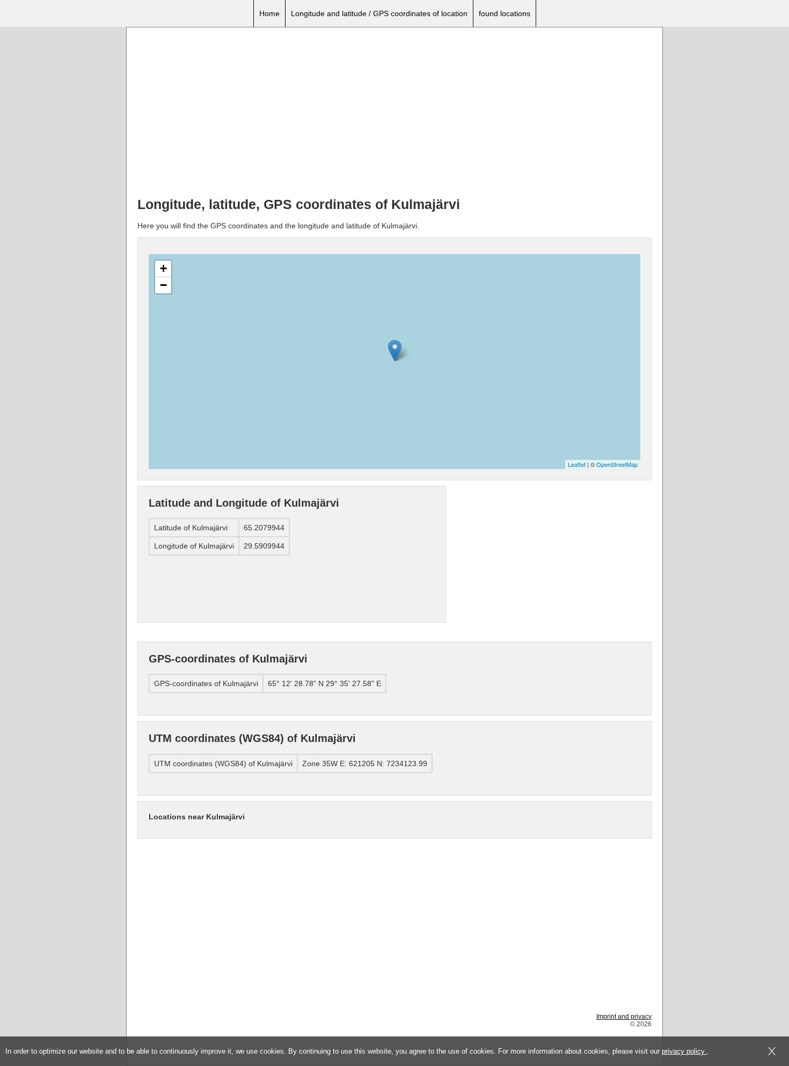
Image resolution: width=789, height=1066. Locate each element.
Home (269, 13)
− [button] (163, 285)
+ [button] (163, 268)
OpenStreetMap (617, 464)
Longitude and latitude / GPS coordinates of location (379, 13)
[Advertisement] (394, 113)
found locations (504, 13)
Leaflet (577, 464)
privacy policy (684, 1051)
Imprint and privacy (624, 1016)
